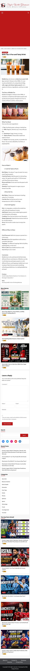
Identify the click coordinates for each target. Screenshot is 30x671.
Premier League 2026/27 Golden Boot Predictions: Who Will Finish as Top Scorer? (14, 469)
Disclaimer (23, 660)
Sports (3, 501)
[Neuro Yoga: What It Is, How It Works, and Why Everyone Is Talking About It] (15, 300)
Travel (3, 507)
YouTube (4, 512)
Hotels (3, 493)
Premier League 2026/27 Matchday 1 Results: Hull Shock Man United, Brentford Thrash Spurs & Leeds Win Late (14, 452)
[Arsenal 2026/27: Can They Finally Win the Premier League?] (15, 556)
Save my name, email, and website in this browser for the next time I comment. (14, 418)
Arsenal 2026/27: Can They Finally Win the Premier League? (14, 457)
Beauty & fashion (6, 481)
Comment (4, 384)
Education (4, 487)
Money (3, 495)
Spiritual (4, 498)
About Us (5, 660)
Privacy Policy (19, 662)
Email (17, 403)
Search (3, 430)
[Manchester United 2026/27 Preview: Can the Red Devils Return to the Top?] (15, 611)
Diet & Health (5, 52)
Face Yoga (4, 490)
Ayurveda (4, 478)
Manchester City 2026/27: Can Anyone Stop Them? (14, 461)
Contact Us (14, 660)
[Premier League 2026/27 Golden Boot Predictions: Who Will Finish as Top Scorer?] (15, 639)
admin (4, 56)
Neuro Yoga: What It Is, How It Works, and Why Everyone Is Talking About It (13, 312)
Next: (12, 281)
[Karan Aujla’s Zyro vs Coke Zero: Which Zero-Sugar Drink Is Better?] (15, 352)
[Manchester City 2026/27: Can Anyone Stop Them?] (15, 584)
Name (4, 403)
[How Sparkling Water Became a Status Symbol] (15, 327)
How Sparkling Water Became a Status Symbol (13, 339)
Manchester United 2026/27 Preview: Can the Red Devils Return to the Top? (14, 464)
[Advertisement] (15, 30)
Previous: (14, 276)
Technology (4, 504)
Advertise (9, 662)
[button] (2, 12)
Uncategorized (5, 509)
